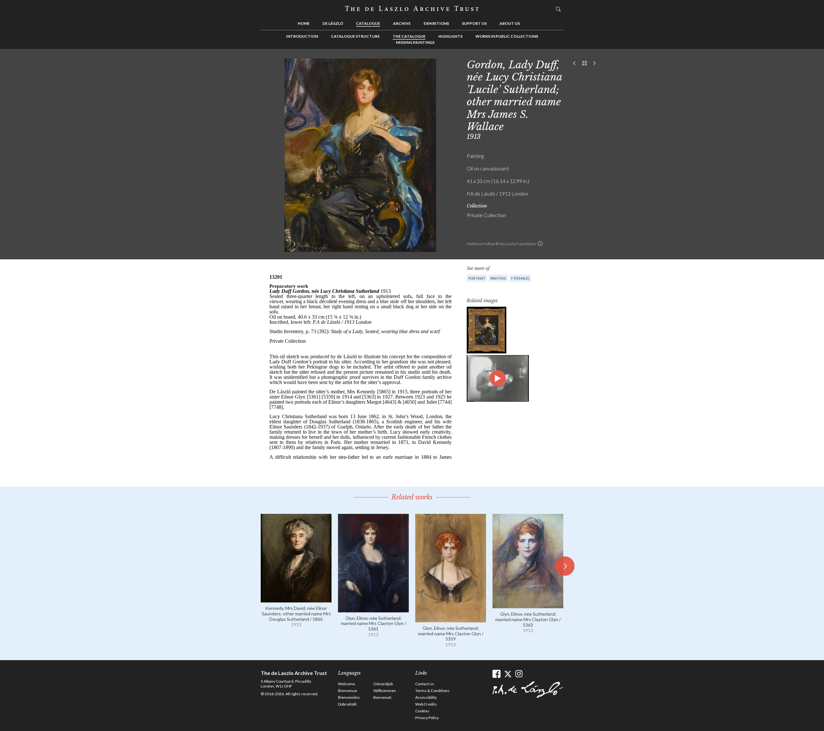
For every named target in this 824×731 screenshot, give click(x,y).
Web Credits (426, 704)
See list (584, 63)
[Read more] (296, 599)
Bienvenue (347, 690)
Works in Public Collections (506, 36)
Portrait (476, 278)
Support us (474, 23)
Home (304, 23)
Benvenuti (382, 697)
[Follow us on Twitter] (508, 674)
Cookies (422, 710)
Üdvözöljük (383, 683)
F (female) (520, 278)
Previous (574, 63)
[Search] (558, 9)
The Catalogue (409, 36)
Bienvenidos (349, 697)
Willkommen (384, 690)
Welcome (346, 683)
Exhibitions (436, 23)
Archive (402, 23)
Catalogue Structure (355, 36)
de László (333, 23)
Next (594, 63)
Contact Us (424, 683)
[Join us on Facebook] (496, 674)
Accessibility (426, 697)
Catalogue (368, 23)
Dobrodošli (347, 704)
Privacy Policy (427, 717)
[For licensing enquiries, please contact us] (540, 243)
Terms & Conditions (432, 690)
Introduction (302, 36)
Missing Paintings (415, 42)
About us (510, 23)
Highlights (450, 36)
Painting (498, 278)
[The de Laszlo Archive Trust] (412, 8)
